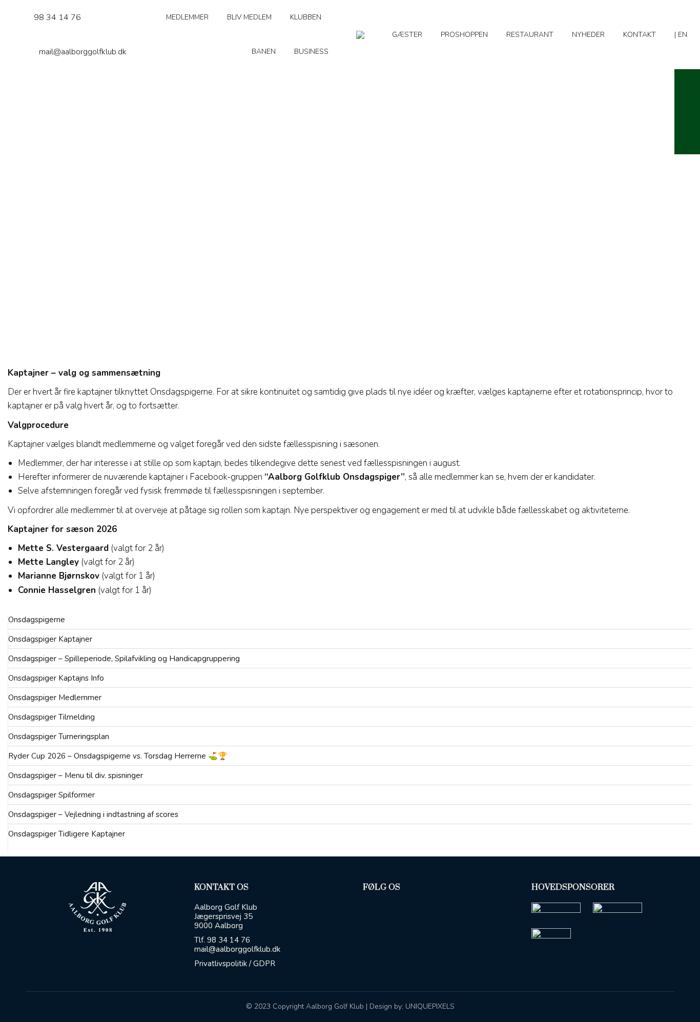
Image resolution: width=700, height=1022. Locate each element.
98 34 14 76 (57, 17)
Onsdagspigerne (36, 619)
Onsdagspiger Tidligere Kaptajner (66, 834)
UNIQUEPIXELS (430, 1006)
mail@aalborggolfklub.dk (83, 52)
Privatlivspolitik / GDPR (234, 963)
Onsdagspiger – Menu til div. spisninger (75, 775)
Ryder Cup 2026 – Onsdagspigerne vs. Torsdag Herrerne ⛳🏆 (118, 756)
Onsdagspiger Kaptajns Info (56, 678)
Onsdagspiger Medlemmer (54, 697)
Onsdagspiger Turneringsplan (58, 736)
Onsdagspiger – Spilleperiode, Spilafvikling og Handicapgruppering (124, 658)
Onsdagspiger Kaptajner (50, 639)
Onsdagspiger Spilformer (51, 795)
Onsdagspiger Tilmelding (51, 717)
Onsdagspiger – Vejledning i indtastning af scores (93, 814)
